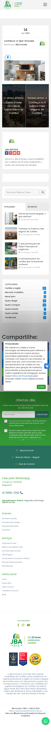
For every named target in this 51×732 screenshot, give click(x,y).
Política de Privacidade (22, 376)
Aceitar (41, 387)
